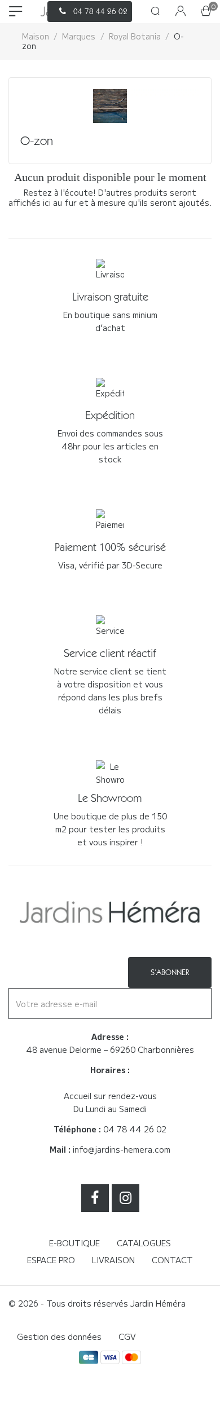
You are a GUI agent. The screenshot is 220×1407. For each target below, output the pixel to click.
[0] (206, 11)
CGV (127, 1336)
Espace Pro (51, 1259)
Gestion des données (59, 1336)
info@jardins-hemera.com (121, 1149)
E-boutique (74, 1243)
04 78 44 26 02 (134, 1129)
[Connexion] (180, 11)
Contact (172, 1259)
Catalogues (144, 1243)
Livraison (113, 1259)
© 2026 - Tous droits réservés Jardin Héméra (97, 1303)
